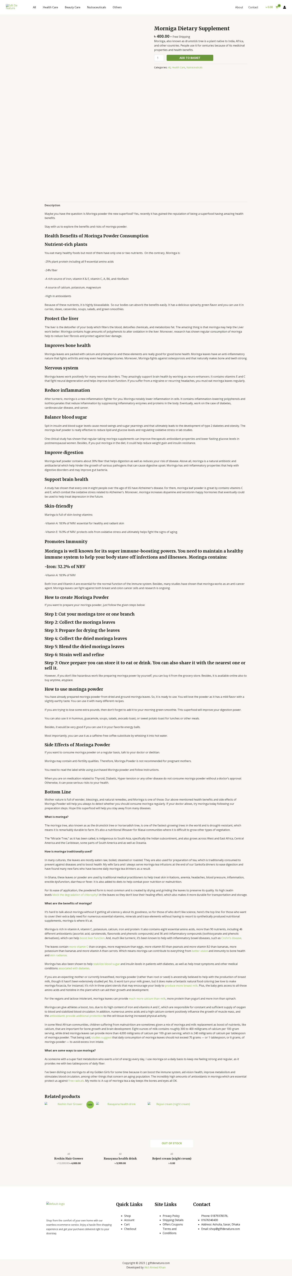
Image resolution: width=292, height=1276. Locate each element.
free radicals (76, 1081)
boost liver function (92, 938)
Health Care (50, 7)
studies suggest (101, 1037)
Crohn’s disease (231, 938)
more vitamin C (78, 947)
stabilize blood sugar (106, 964)
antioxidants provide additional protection (76, 1016)
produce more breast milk (181, 985)
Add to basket (189, 58)
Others (117, 7)
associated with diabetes (73, 968)
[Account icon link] (284, 7)
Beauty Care (72, 7)
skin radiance (58, 955)
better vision (200, 951)
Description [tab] (52, 205)
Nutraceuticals (96, 7)
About (239, 7)
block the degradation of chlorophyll (75, 895)
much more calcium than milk (147, 998)
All (34, 7)
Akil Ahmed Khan (155, 1267)
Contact (253, 7)
